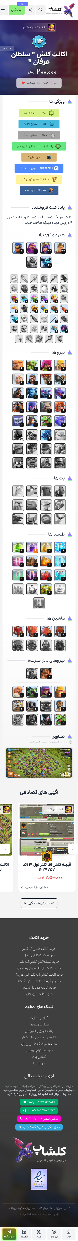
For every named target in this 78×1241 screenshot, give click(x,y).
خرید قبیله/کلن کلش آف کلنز (39, 961)
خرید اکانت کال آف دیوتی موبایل (39, 968)
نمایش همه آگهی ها (37, 903)
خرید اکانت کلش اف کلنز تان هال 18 (39, 974)
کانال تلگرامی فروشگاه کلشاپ (41, 1127)
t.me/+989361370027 (41, 1102)
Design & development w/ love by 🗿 (39, 1214)
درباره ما (39, 1063)
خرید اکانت (39, 938)
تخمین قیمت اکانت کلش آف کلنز (39, 981)
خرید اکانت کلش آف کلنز (39, 948)
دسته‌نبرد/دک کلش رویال (39, 1043)
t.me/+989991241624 (41, 1110)
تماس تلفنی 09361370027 (41, 1119)
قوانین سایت (39, 1018)
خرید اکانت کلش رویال (39, 955)
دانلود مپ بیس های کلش (39, 1037)
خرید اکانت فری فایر (39, 994)
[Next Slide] (5, 849)
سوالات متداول (39, 1024)
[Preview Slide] (73, 849)
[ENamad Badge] (39, 1179)
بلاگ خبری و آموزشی (39, 1031)
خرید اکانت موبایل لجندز (39, 987)
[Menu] (41, 10)
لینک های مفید (39, 1007)
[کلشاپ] (61, 10)
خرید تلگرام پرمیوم (39, 1050)
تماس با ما (39, 1056)
